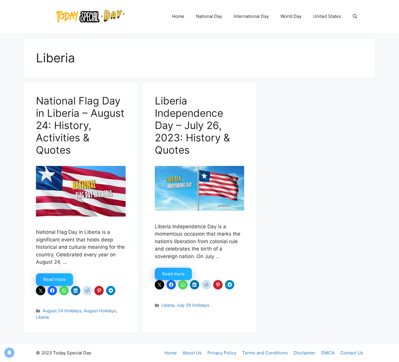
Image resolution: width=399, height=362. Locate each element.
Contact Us (351, 353)
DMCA (327, 353)
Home (178, 16)
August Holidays (100, 310)
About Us (192, 353)
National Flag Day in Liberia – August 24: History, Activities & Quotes (80, 125)
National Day (209, 16)
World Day (290, 16)
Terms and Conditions (265, 353)
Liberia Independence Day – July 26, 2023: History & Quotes (192, 125)
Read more (54, 279)
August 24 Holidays (62, 310)
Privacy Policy (221, 353)
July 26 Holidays (193, 305)
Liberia (42, 317)
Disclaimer (304, 353)
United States (327, 16)
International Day (251, 16)
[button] (355, 16)
